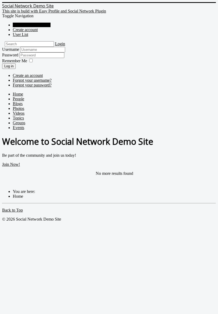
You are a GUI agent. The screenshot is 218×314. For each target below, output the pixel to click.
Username (10, 49)
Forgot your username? (32, 80)
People (18, 99)
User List (20, 34)
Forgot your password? (32, 85)
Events (18, 127)
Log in (9, 66)
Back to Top (12, 210)
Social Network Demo (32, 25)
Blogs (18, 103)
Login (60, 44)
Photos (18, 108)
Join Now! (11, 164)
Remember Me (14, 61)
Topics (18, 118)
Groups (19, 123)
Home (18, 94)
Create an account (28, 75)
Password (10, 55)
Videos (18, 113)
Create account (25, 29)
